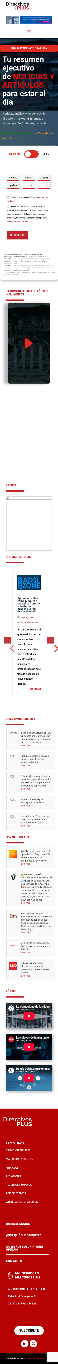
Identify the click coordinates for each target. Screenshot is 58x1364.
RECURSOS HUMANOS (19, 1184)
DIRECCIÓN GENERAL (18, 1150)
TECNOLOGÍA (13, 1176)
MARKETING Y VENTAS (19, 1159)
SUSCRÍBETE (17, 235)
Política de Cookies (34, 1358)
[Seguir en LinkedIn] (24, 1343)
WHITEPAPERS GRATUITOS (22, 1201)
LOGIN (46, 154)
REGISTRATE (14, 154)
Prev (54, 516)
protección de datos (20, 222)
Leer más (35, 688)
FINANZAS (12, 1167)
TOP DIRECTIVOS (16, 1193)
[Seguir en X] (33, 1343)
